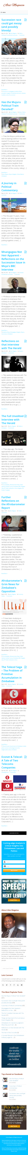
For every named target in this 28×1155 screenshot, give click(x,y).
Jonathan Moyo (18, 91)
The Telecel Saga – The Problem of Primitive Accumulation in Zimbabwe (11, 674)
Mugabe (18, 332)
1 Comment (21, 35)
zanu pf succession (10, 95)
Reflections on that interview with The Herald (11, 344)
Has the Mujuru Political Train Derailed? (11, 105)
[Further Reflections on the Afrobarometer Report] (14, 523)
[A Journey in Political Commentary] (14, 205)
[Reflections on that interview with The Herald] (14, 363)
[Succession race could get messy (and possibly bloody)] (14, 46)
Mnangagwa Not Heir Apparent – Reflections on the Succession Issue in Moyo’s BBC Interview (13, 260)
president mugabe (5, 93)
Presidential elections (16, 93)
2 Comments (11, 353)
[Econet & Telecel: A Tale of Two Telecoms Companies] (14, 783)
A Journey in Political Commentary (9, 186)
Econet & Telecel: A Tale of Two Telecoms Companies (12, 762)
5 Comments (22, 114)
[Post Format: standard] (25, 20)
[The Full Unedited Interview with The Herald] (14, 438)
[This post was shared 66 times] (4, 1087)
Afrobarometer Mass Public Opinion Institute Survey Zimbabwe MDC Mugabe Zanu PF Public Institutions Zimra (13, 486)
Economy (20, 594)
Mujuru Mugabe (12, 174)
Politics (20, 33)
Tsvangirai (7, 490)
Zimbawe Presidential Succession (9, 35)
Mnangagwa (13, 332)
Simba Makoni (20, 174)
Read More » (4, 89)
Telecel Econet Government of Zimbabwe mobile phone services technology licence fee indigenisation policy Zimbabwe (13, 747)
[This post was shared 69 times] (4, 1080)
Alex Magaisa (13, 33)
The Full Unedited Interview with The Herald (12, 419)
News (20, 112)
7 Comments (9, 596)
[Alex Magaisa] (14, 5)
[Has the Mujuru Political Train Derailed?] (14, 125)
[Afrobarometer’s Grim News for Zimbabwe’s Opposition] (14, 607)
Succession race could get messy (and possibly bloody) (11, 25)
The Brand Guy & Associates (11, 1148)
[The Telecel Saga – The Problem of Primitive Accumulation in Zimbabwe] (14, 696)
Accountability (6, 484)
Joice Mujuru (5, 174)
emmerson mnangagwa (8, 91)
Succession (4, 334)
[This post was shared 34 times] (4, 1094)
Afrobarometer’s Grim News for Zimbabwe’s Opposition (11, 586)
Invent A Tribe (14, 1151)
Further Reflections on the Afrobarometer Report (13, 502)
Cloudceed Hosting (7, 1149)
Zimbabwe (4, 176)
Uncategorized (5, 772)
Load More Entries (14, 833)
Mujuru (22, 332)
